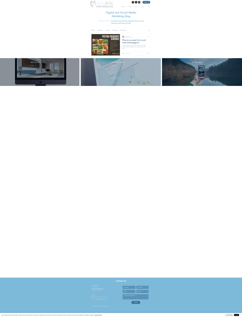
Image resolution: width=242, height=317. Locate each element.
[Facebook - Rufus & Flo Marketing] (133, 2)
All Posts (93, 30)
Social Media (115, 21)
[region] (40, 73)
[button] (136, 6)
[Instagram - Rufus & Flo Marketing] (139, 2)
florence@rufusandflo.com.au (98, 288)
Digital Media (123, 21)
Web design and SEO (124, 23)
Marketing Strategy (134, 21)
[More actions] (148, 37)
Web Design (115, 30)
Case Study (107, 30)
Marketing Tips (123, 30)
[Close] (240, 315)
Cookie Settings (229, 315)
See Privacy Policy (98, 315)
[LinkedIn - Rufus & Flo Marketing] (136, 2)
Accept (236, 315)
